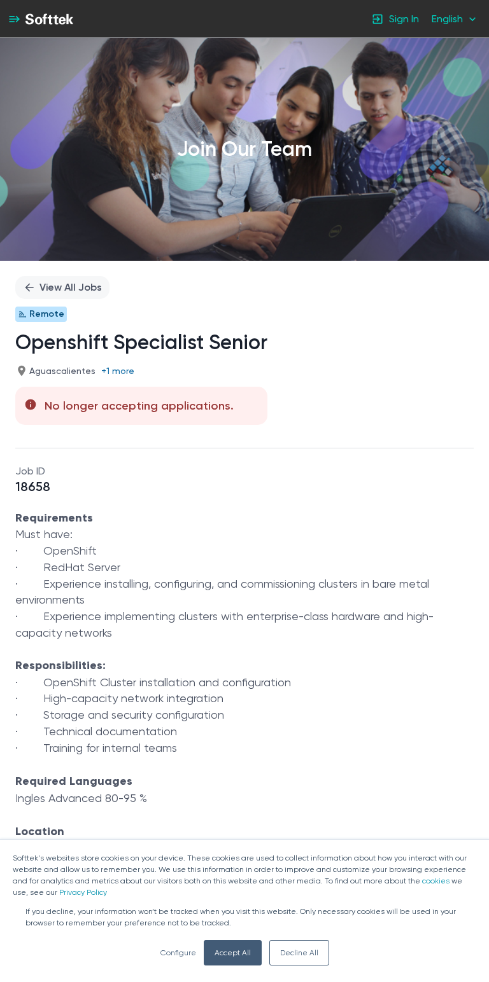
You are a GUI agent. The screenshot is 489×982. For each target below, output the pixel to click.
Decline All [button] (299, 952)
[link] (49, 19)
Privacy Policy (83, 892)
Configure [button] (178, 952)
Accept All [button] (233, 952)
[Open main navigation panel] (14, 19)
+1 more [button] (117, 371)
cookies (436, 880)
